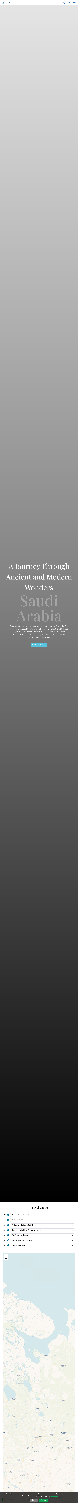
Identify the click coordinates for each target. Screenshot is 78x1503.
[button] (6, 1255)
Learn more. (54, 1496)
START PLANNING (39, 645)
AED (69, 2)
